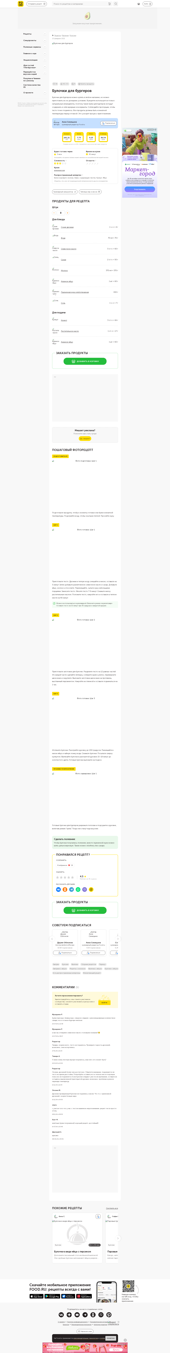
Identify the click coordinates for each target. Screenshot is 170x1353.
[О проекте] (44, 92)
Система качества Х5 (31, 86)
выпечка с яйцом (95, 969)
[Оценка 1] (57, 877)
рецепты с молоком (77, 969)
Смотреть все (112, 1208)
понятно (111, 1338)
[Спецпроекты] (44, 40)
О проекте (28, 92)
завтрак (56, 964)
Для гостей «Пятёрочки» (29, 66)
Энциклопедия (30, 60)
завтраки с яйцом (60, 969)
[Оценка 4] (69, 877)
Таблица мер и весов (88, 192)
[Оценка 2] (61, 877)
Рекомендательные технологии (81, 1324)
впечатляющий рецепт (92, 973)
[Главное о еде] (44, 53)
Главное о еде (29, 53)
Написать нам (86, 1331)
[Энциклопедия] (44, 60)
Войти (104, 1003)
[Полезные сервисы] (44, 46)
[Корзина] (139, 4)
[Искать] (115, 4)
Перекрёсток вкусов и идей (30, 73)
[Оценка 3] (65, 877)
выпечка (75, 964)
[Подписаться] (98, 1216)
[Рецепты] (44, 33)
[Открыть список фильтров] (109, 3)
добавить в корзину (88, 361)
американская (59, 170)
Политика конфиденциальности (77, 1322)
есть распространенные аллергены (66, 973)
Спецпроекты (29, 40)
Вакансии (66, 1324)
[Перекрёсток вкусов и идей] (44, 73)
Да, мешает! (85, 439)
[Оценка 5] (72, 877)
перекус (102, 964)
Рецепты (27, 34)
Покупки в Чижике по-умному (31, 79)
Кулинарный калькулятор (63, 192)
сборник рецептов (88, 964)
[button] (52, 939)
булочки (65, 964)
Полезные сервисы (32, 47)
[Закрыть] (118, 1322)
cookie (102, 1338)
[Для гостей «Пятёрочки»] (44, 66)
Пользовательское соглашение (100, 1322)
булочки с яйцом (111, 969)
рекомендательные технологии (86, 1338)
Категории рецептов (100, 1324)
